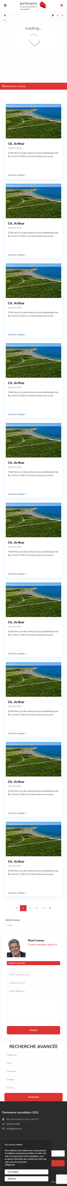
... (54, 156)
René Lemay (36, 940)
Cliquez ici (10, 1164)
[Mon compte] (61, 5)
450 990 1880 (13, 1124)
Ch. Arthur (16, 144)
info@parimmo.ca (14, 1128)
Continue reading (16, 175)
